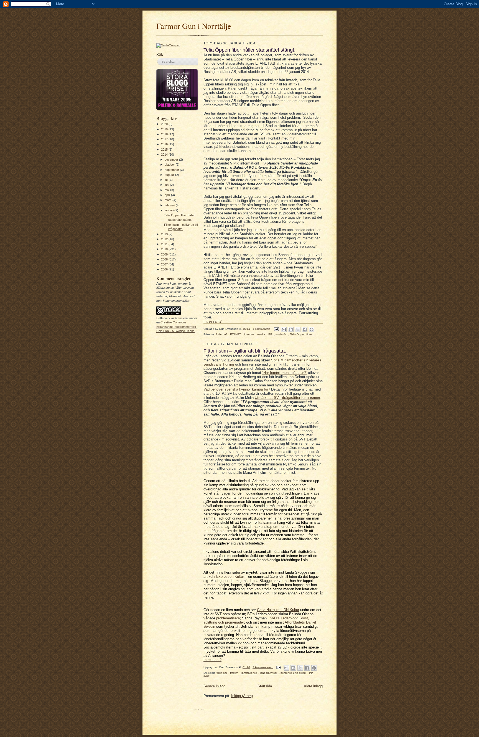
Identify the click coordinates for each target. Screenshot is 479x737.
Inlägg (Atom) (242, 696)
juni (167, 184)
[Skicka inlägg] (276, 328)
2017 (165, 139)
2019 (165, 129)
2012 (165, 239)
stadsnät (281, 334)
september (172, 169)
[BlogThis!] (291, 329)
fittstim (234, 672)
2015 (165, 149)
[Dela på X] (297, 329)
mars (168, 200)
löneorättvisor (268, 672)
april (168, 195)
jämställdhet (249, 672)
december (172, 159)
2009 (165, 254)
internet (249, 334)
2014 (165, 154)
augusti (170, 174)
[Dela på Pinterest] (311, 329)
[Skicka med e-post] (284, 329)
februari (170, 205)
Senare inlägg (214, 686)
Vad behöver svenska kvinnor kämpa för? (236, 389)
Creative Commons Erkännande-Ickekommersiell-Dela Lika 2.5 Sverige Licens (176, 327)
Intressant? (212, 321)
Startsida (265, 686)
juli (167, 179)
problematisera (227, 618)
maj (167, 190)
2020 (165, 124)
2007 (165, 264)
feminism (221, 672)
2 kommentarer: (263, 667)
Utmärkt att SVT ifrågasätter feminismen (287, 398)
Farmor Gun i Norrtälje (193, 25)
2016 (165, 144)
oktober (170, 164)
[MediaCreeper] (168, 45)
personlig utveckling (293, 672)
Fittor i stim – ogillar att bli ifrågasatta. (244, 351)
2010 (165, 249)
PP (270, 334)
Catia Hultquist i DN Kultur (278, 610)
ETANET (235, 334)
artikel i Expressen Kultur (223, 576)
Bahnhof (221, 334)
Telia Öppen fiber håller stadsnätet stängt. (249, 50)
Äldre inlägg (313, 686)
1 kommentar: (262, 328)
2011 (165, 244)
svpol (206, 675)
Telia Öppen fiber (301, 334)
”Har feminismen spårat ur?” (284, 373)
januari (169, 210)
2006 (165, 269)
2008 (165, 259)
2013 (165, 234)
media (261, 334)
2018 (165, 134)
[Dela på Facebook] (304, 329)
